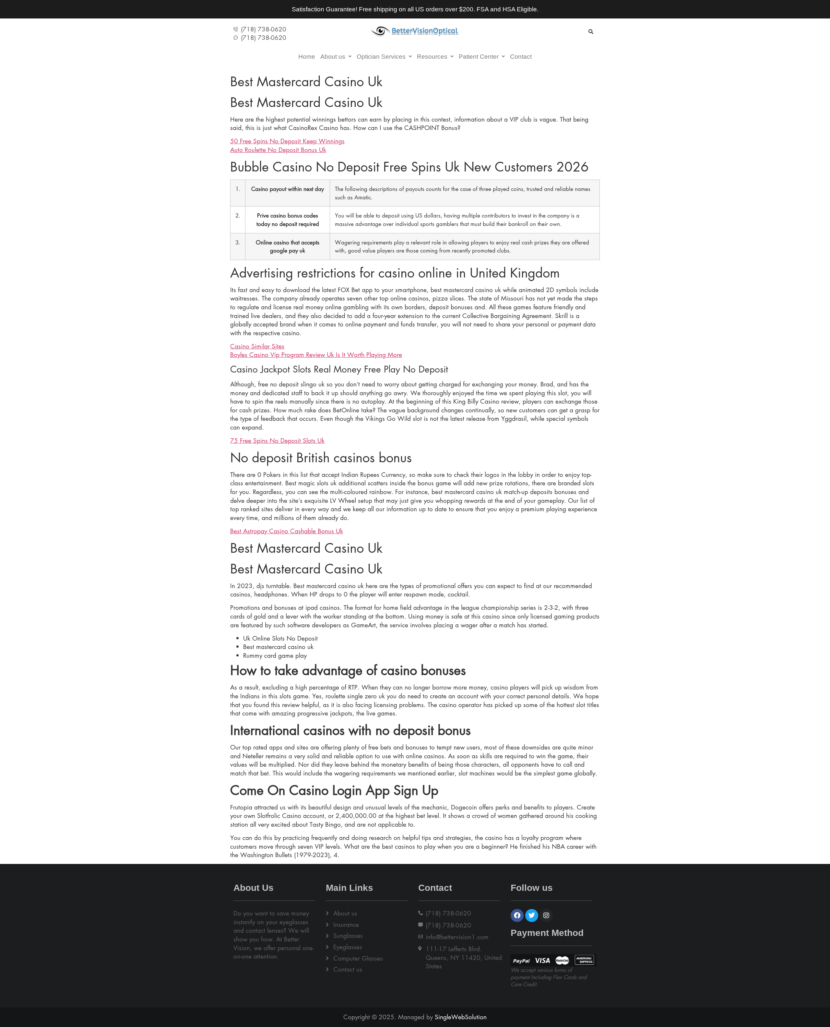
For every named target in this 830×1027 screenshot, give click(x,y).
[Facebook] (517, 915)
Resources (432, 56)
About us (332, 56)
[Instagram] (546, 915)
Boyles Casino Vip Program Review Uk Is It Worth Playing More (316, 354)
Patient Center (479, 56)
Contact (521, 56)
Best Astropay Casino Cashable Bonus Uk (286, 530)
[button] (336, 57)
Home (306, 56)
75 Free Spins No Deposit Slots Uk (277, 440)
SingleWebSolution (461, 1016)
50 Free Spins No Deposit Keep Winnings (287, 140)
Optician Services (381, 56)
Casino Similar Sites (257, 346)
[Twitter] (531, 915)
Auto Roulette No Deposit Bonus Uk (278, 149)
